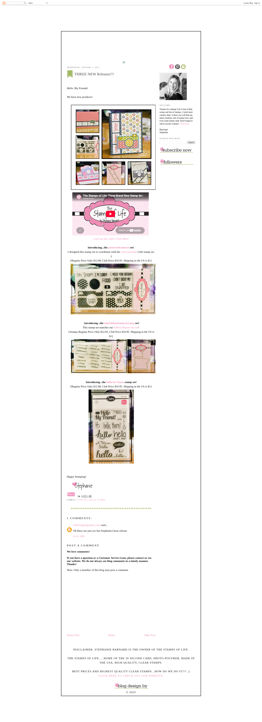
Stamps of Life (131, 39)
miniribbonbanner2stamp (119, 323)
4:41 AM (79, 536)
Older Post (150, 635)
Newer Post (73, 635)
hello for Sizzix (115, 382)
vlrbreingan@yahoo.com (86, 524)
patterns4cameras (118, 247)
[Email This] (82, 496)
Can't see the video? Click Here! (111, 238)
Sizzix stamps (97, 500)
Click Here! (184, 123)
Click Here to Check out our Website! (131, 675)
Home (111, 635)
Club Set (82, 500)
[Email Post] (78, 496)
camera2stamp (129, 251)
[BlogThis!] (85, 496)
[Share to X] (87, 496)
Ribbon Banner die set (126, 327)
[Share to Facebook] (90, 496)
